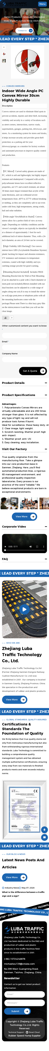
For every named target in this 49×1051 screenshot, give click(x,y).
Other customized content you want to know (24, 328)
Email (5, 341)
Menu (42, 4)
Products (16, 17)
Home (7, 17)
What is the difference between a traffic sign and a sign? (23, 894)
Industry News (12, 888)
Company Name (10, 353)
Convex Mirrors (29, 17)
